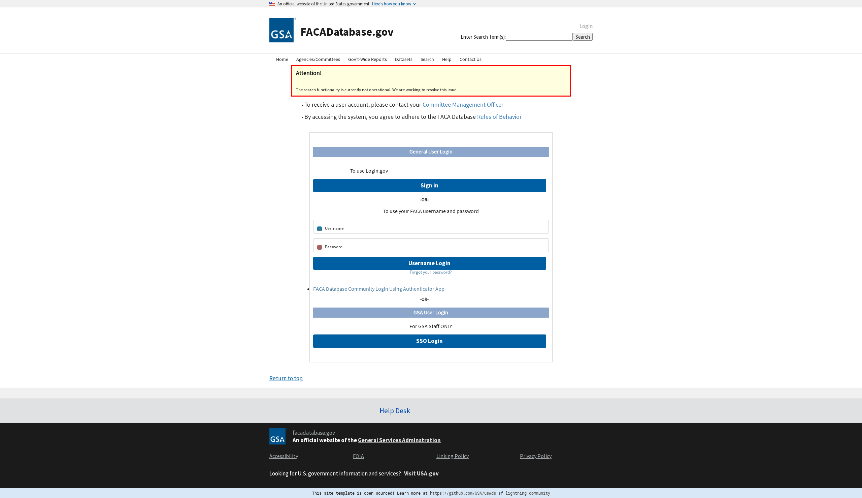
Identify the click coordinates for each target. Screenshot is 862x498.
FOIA (358, 456)
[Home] (282, 30)
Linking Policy (452, 456)
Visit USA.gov (421, 473)
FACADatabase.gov (347, 31)
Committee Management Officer (463, 104)
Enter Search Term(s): (483, 37)
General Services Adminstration (399, 440)
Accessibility (283, 456)
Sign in (429, 185)
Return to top (286, 378)
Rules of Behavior (499, 116)
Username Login (429, 263)
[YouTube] (591, 408)
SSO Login (429, 341)
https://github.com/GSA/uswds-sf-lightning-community (490, 493)
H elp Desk (394, 410)
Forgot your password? (431, 272)
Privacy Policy (536, 456)
